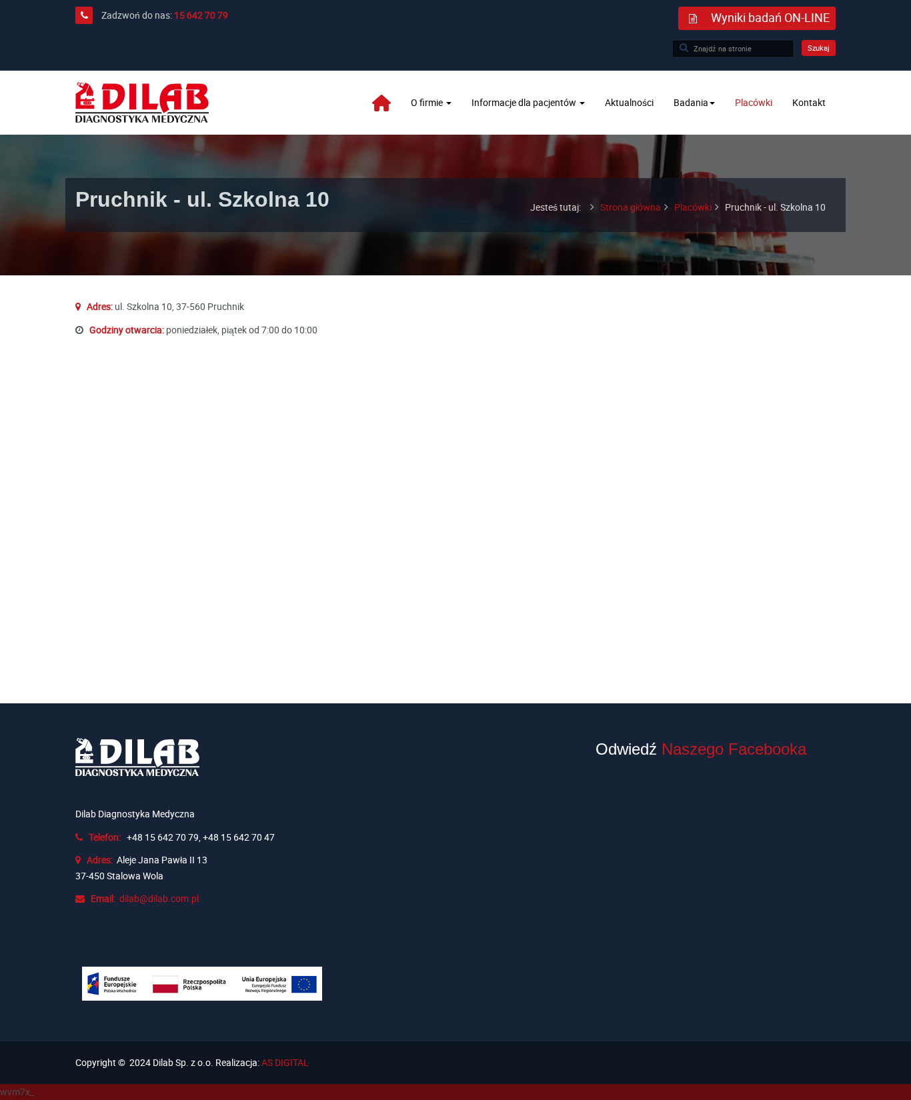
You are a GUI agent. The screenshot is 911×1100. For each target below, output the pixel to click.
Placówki (753, 102)
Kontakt (809, 102)
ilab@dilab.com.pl (162, 898)
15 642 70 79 (201, 15)
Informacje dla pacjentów (525, 102)
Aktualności (629, 102)
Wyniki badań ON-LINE (770, 17)
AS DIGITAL (285, 1062)
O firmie (428, 102)
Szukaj (819, 48)
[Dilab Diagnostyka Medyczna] (142, 102)
